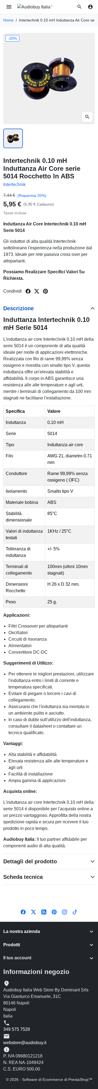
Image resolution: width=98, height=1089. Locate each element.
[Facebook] (23, 911)
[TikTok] (74, 911)
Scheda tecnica (23, 877)
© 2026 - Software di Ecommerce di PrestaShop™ (49, 1079)
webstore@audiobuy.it (24, 1042)
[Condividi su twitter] (37, 291)
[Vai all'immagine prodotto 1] (13, 138)
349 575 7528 (16, 1029)
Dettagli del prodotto (30, 861)
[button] (79, 6)
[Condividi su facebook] (28, 291)
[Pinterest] (54, 911)
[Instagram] (64, 911)
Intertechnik (14, 184)
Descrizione (18, 308)
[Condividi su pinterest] (45, 291)
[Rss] (43, 911)
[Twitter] (33, 911)
